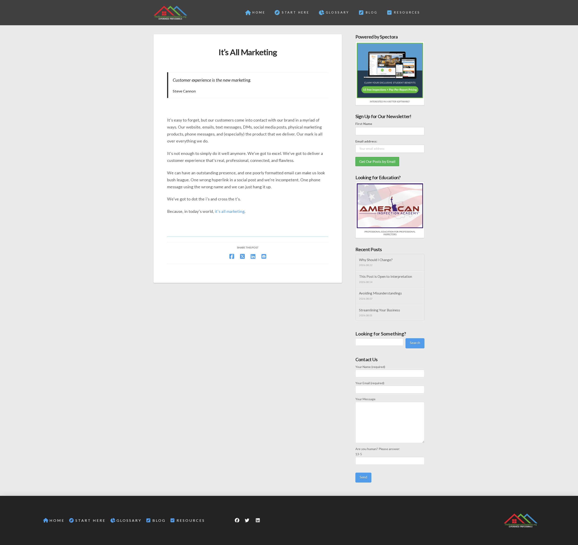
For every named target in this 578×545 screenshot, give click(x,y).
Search (415, 342)
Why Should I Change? (376, 260)
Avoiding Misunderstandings (380, 293)
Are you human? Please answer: (377, 451)
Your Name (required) (370, 367)
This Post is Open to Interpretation (385, 276)
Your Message (365, 399)
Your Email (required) (369, 383)
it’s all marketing (230, 211)
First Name (363, 124)
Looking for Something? (380, 333)
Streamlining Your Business (379, 310)
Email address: (366, 141)
